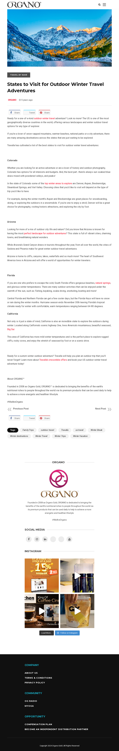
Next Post (100, 408)
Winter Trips (60, 436)
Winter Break (96, 430)
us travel (79, 430)
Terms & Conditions (38, 678)
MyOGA (29, 706)
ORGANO (12, 100)
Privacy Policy (35, 682)
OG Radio (31, 701)
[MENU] (104, 4)
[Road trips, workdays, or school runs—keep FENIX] (77, 611)
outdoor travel (47, 430)
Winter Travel (41, 436)
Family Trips (28, 430)
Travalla (64, 430)
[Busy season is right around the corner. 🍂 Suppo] (77, 576)
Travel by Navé (18, 75)
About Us (31, 673)
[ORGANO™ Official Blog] (24, 8)
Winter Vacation (80, 436)
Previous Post (21, 408)
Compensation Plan (38, 724)
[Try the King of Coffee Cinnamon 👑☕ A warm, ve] (42, 611)
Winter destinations (19, 436)
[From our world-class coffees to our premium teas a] (42, 576)
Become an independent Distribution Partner (56, 729)
